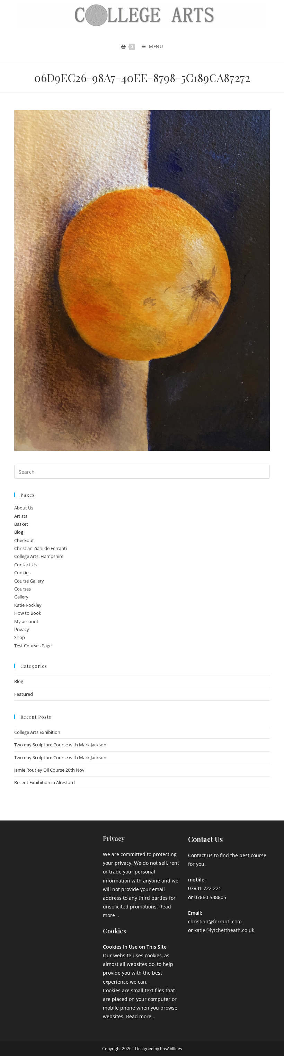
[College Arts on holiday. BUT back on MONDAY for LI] (30, 861)
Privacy (21, 629)
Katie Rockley (28, 605)
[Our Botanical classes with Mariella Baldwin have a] (57, 845)
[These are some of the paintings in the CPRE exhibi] (30, 878)
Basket (21, 524)
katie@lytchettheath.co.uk (224, 930)
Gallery (21, 597)
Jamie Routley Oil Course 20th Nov (49, 770)
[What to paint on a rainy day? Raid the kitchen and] (84, 861)
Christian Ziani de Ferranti (40, 548)
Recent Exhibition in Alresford (44, 782)
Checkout (24, 540)
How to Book (27, 613)
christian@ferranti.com (215, 921)
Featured (23, 694)
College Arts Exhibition (37, 732)
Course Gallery (29, 581)
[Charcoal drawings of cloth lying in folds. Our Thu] (84, 878)
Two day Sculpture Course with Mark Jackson (60, 745)
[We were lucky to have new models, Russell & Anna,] (84, 845)
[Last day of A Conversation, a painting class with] (57, 878)
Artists (20, 516)
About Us (23, 508)
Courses (22, 589)
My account (26, 621)
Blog (18, 532)
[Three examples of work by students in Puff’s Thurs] (57, 861)
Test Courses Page (33, 645)
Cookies (22, 572)
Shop (19, 637)
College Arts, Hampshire (38, 556)
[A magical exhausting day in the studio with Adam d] (30, 845)
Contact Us (25, 564)
